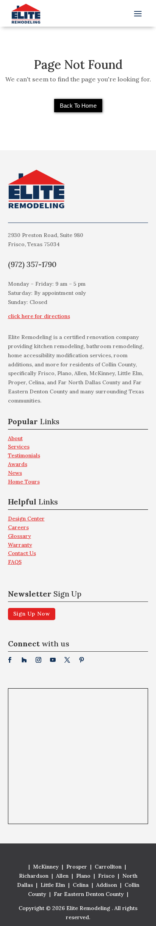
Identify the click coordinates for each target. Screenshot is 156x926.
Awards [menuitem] (17, 464)
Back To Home (78, 105)
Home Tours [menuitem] (24, 481)
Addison (106, 884)
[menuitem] (78, 424)
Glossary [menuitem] (19, 536)
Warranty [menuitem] (20, 544)
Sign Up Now (31, 613)
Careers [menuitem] (18, 527)
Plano (83, 875)
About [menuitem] (15, 438)
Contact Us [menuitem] (22, 553)
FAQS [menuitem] (15, 561)
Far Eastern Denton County (89, 894)
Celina (81, 884)
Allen (62, 875)
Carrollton (108, 866)
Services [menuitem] (19, 446)
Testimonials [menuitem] (24, 455)
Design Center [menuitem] (26, 518)
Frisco (106, 875)
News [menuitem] (15, 472)
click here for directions (39, 316)
